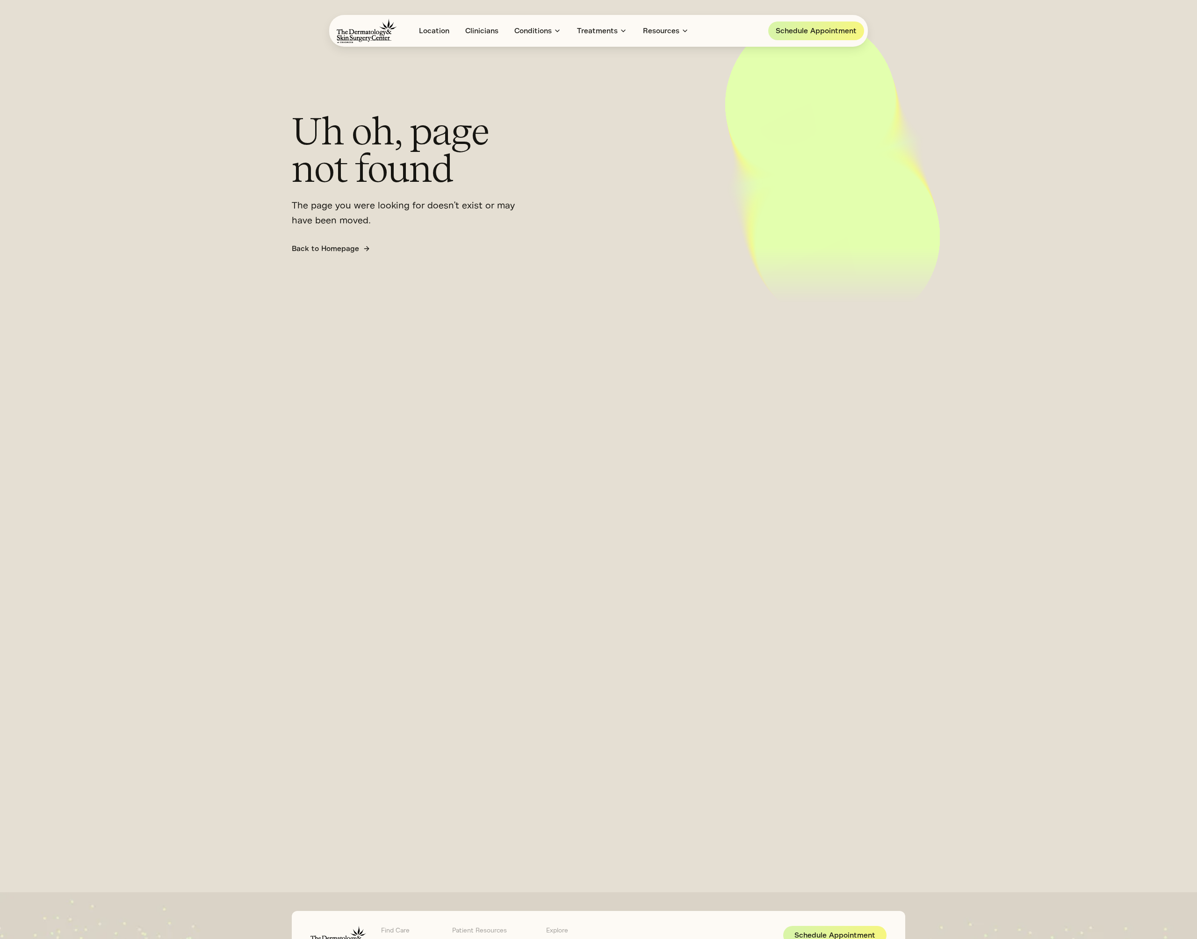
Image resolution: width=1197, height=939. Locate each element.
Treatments (597, 31)
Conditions (533, 31)
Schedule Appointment (816, 31)
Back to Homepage (325, 248)
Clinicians (481, 31)
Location (434, 31)
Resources (661, 31)
